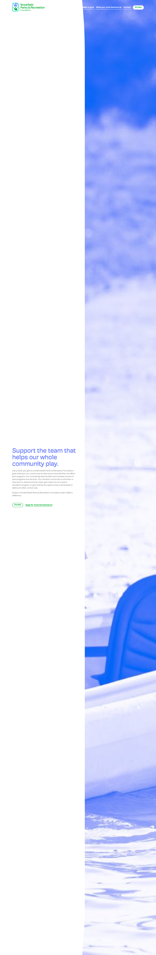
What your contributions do (109, 7)
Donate (138, 7)
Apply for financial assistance (38, 505)
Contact (127, 7)
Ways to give (88, 7)
